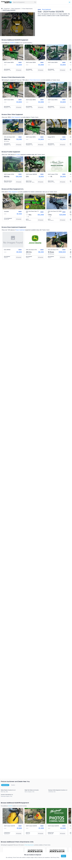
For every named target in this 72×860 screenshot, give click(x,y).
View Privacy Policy (54, 857)
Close (63, 856)
